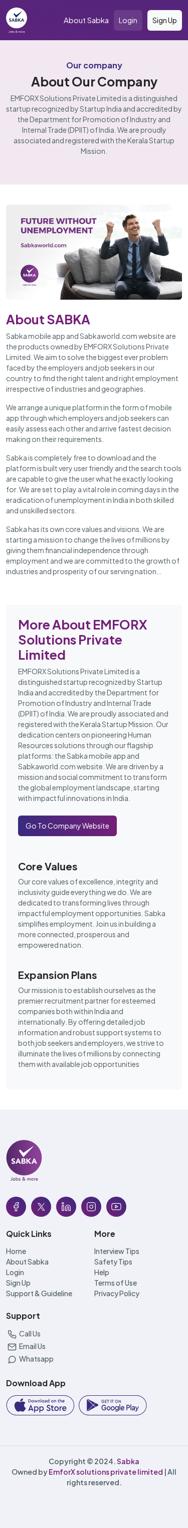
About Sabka (86, 20)
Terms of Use (115, 1282)
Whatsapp (36, 1358)
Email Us (32, 1346)
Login (128, 20)
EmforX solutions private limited (106, 1471)
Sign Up (164, 20)
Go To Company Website (67, 825)
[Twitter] (41, 1207)
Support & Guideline (39, 1293)
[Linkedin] (66, 1207)
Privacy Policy (116, 1293)
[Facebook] (16, 1207)
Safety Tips (113, 1261)
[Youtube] (116, 1207)
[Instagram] (91, 1207)
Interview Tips (116, 1250)
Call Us (29, 1333)
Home (16, 1250)
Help (101, 1272)
